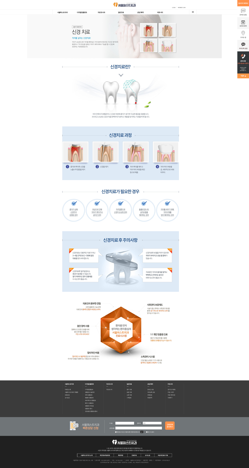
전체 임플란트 (88, 395)
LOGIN (173, 7)
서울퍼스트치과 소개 (86, 455)
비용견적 (149, 398)
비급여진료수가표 (163, 455)
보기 (142, 432)
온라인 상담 (150, 389)
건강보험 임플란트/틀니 (91, 411)
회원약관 (120, 455)
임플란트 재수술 (89, 406)
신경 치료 (129, 395)
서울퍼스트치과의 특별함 (71, 392)
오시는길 (67, 398)
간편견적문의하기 (170, 426)
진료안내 (67, 395)
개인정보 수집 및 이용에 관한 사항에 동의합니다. (128, 432)
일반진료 (121, 12)
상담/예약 (140, 12)
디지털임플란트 (82, 12)
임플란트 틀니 (88, 409)
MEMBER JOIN (181, 7)
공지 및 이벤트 (171, 389)
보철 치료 (129, 392)
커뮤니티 (160, 12)
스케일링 (129, 398)
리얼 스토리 (171, 392)
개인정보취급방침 (105, 455)
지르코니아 (101, 12)
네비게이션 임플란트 (90, 400)
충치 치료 (129, 389)
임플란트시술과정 (89, 392)
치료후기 (170, 398)
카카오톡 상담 (151, 392)
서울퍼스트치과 (62, 12)
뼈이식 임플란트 (89, 403)
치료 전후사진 (171, 395)
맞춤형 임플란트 (89, 398)
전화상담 (149, 395)
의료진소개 (68, 389)
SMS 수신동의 (150, 432)
